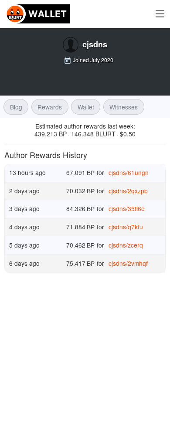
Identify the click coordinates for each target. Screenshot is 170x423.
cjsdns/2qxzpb (128, 190)
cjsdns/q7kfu (126, 226)
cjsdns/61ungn (129, 172)
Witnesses (123, 106)
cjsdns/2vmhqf (128, 263)
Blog (16, 106)
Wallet (86, 106)
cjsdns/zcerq (126, 244)
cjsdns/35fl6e (127, 208)
